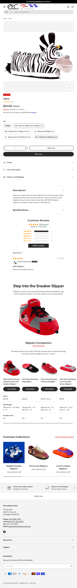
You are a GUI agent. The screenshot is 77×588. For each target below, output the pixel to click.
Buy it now (38, 154)
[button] (72, 6)
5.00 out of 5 (43, 224)
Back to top (39, 496)
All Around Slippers (38, 466)
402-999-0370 (15, 519)
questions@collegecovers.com (19, 526)
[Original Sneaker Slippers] (14, 452)
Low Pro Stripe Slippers (63, 467)
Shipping (6, 109)
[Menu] (4, 6)
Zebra (10, 18)
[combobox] (38, 12)
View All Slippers (38, 346)
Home (5, 18)
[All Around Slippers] (38, 452)
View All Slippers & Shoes (64, 437)
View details (11, 389)
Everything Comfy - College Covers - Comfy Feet (22, 583)
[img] (17, 258)
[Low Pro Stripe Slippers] (63, 452)
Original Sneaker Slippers (14, 467)
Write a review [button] (38, 246)
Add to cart (51, 148)
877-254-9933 (17, 522)
